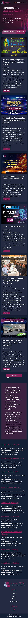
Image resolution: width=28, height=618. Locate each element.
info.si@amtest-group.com (12, 545)
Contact (14, 599)
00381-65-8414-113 (17, 557)
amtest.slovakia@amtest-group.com (15, 512)
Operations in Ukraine (10, 563)
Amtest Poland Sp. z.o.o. (10, 487)
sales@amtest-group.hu (10, 454)
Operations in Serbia (9, 550)
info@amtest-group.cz (11, 467)
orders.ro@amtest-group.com (13, 483)
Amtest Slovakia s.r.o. (9, 503)
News (14, 596)
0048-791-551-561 (17, 572)
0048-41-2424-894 (16, 496)
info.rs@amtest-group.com (12, 558)
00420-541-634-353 (17, 465)
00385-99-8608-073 (17, 543)
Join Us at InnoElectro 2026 (13, 226)
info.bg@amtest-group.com (13, 527)
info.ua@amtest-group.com (13, 574)
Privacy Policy (14, 601)
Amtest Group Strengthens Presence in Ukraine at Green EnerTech (14, 62)
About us (14, 593)
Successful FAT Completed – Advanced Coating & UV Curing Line (14, 342)
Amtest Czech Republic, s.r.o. (12, 458)
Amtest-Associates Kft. (10, 445)
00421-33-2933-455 (17, 510)
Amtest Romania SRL (9, 472)
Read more (6, 90)
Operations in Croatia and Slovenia (11, 533)
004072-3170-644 (17, 481)
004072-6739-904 (17, 525)
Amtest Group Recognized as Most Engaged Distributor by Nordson (14, 120)
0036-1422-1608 (12, 452)
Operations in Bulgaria (10, 516)
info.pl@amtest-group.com (12, 498)
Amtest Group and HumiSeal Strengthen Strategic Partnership (14, 280)
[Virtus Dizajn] (14, 616)
